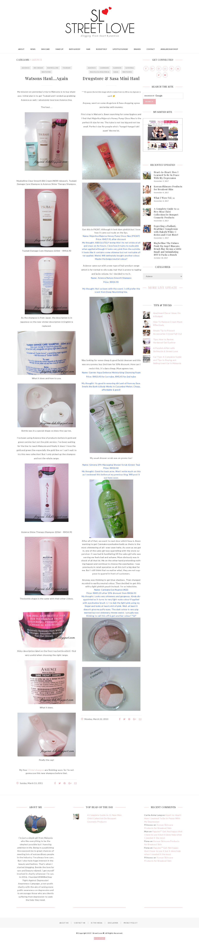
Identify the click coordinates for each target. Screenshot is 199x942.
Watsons (46, 72)
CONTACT (151, 49)
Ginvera (129, 68)
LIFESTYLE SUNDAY (120, 49)
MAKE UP (59, 49)
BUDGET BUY (101, 49)
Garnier (117, 68)
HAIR (88, 49)
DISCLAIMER (113, 923)
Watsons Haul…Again (46, 78)
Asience (26, 68)
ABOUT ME (64, 923)
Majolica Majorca (100, 72)
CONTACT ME (79, 923)
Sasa (116, 72)
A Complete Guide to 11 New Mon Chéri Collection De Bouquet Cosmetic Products (166, 213)
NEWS (32, 49)
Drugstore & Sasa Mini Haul (111, 78)
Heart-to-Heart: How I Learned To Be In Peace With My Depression (166, 175)
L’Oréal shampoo (36, 770)
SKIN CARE (45, 49)
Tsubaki (67, 68)
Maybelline (52, 68)
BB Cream (38, 68)
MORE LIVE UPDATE (162, 287)
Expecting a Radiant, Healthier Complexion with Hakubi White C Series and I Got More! (166, 230)
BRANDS (137, 49)
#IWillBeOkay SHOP (169, 49)
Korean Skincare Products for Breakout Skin (168, 188)
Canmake (104, 68)
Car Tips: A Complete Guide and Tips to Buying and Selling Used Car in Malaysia (167, 360)
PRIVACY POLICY (131, 923)
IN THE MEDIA (96, 923)
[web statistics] (99, 938)
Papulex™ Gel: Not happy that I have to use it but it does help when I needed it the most (163, 834)
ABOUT (21, 49)
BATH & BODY (74, 49)
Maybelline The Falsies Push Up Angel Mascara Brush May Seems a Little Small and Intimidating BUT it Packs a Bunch (168, 249)
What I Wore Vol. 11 (164, 197)
